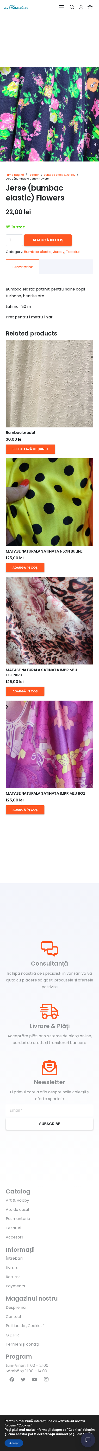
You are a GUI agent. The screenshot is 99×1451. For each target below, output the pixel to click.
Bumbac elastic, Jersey (59, 175)
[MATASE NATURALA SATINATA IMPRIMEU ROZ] (49, 744)
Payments (15, 1286)
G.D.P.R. (12, 1335)
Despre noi (16, 1307)
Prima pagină (15, 175)
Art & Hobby (17, 1200)
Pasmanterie (18, 1218)
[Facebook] (11, 1379)
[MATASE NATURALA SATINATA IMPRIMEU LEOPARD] (49, 620)
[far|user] (81, 7)
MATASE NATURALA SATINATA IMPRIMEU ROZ (45, 793)
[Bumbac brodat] (49, 383)
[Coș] (90, 7)
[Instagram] (46, 1379)
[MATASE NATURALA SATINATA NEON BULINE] (49, 502)
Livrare (12, 1267)
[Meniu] (61, 7)
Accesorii (14, 1237)
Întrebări (14, 1258)
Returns (13, 1277)
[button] (91, 74)
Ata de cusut (18, 1209)
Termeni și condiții (22, 1344)
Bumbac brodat (21, 432)
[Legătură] (16, 7)
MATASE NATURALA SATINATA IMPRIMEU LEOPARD (41, 672)
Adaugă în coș (47, 240)
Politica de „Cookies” (25, 1325)
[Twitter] (23, 1379)
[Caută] (72, 7)
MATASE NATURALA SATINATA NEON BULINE (44, 551)
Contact (14, 1316)
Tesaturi (33, 175)
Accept (14, 1443)
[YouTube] (34, 1379)
